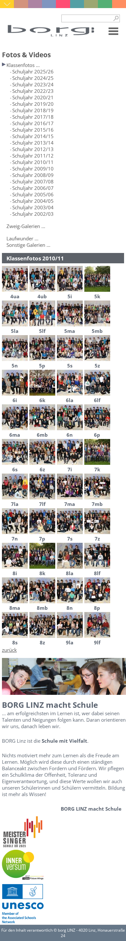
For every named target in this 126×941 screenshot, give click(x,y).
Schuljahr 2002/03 (33, 214)
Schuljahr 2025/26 (33, 71)
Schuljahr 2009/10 (33, 168)
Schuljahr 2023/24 (33, 84)
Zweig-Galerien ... (25, 226)
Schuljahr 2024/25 (33, 78)
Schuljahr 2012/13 (33, 149)
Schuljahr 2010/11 (33, 162)
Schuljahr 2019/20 (33, 104)
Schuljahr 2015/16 (33, 129)
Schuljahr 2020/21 (33, 97)
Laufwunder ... (22, 238)
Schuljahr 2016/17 (33, 123)
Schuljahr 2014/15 (33, 136)
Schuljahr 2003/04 (33, 207)
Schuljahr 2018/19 (33, 110)
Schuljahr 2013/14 (33, 142)
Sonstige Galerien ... (28, 245)
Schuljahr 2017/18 (33, 117)
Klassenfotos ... (23, 65)
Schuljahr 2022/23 (33, 91)
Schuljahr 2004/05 (33, 201)
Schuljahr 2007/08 (33, 181)
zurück (9, 650)
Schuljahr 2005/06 (33, 194)
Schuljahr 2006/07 (33, 188)
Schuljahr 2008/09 (33, 175)
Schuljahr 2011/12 (33, 155)
